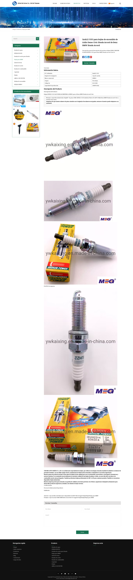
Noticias (86, 3)
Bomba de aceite (18, 66)
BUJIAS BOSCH (18, 53)
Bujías (16, 75)
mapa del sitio (17, 560)
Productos (77, 3)
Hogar (55, 3)
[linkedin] (68, 573)
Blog (94, 3)
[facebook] (58, 573)
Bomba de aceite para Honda (22, 56)
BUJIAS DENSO (18, 84)
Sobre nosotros (65, 3)
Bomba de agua (18, 50)
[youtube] (75, 573)
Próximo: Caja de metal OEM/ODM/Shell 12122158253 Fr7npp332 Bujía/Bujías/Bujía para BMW (69, 497)
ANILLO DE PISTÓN (19, 78)
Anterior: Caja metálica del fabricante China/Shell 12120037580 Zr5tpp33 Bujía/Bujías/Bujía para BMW (71, 496)
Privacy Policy (82, 577)
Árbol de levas (18, 62)
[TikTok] (72, 573)
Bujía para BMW (26, 29)
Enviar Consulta (89, 63)
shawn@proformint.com (71, 578)
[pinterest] (65, 573)
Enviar (82, 532)
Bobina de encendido (19, 81)
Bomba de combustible (20, 69)
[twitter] (61, 573)
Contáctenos (103, 3)
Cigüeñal (16, 72)
